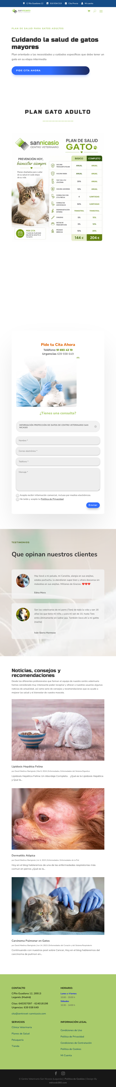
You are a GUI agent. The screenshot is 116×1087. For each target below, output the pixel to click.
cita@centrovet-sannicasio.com (29, 1013)
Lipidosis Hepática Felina (27, 766)
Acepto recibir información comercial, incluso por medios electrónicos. (55, 495)
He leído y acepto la (42, 499)
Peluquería (18, 1040)
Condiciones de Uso (71, 1030)
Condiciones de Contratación (76, 1043)
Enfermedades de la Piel (69, 860)
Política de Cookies (71, 1049)
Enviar (93, 505)
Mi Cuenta (66, 1055)
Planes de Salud (20, 1033)
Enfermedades (54, 771)
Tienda (15, 1046)
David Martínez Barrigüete (25, 771)
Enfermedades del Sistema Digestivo (75, 771)
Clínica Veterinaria (22, 1027)
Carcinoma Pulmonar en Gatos (31, 941)
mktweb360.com (58, 1082)
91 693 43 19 (64, 350)
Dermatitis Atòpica (23, 855)
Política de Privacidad (52, 499)
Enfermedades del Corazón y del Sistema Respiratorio (70, 945)
